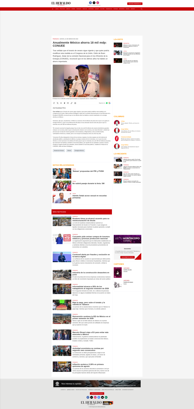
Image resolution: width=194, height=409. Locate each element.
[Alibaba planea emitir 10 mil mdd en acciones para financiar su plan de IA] (118, 159)
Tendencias (109, 8)
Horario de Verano (59, 150)
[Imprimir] (75, 103)
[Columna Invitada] (117, 138)
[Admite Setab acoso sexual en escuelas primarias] (62, 198)
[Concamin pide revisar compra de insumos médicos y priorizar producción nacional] (62, 242)
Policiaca (62, 8)
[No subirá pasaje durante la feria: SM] (62, 186)
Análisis (85, 8)
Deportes (122, 8)
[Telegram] (64, 103)
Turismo (115, 8)
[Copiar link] (71, 103)
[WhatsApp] (61, 103)
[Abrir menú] (53, 9)
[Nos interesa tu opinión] (97, 383)
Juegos (133, 8)
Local (57, 8)
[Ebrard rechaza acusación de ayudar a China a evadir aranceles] (118, 181)
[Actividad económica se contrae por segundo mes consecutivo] (62, 352)
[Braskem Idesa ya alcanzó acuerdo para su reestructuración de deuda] (62, 224)
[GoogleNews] (98, 397)
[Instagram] (97, 2)
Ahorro (69, 150)
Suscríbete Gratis (127, 257)
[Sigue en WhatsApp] (107, 103)
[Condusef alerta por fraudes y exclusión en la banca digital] (62, 260)
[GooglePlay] (106, 397)
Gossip (97, 8)
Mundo (73, 8)
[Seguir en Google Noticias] (109, 103)
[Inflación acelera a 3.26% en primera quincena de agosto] (62, 368)
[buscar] (141, 9)
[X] (94, 2)
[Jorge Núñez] (117, 131)
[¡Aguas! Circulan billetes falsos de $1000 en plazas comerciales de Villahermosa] (118, 167)
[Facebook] (90, 2)
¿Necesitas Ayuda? (97, 393)
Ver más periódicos (135, 3)
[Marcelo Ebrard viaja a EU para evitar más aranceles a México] (62, 337)
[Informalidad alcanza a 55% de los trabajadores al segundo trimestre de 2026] (62, 291)
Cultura (102, 8)
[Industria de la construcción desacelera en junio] (62, 276)
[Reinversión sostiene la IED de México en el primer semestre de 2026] (62, 321)
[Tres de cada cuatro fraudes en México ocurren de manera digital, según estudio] (118, 174)
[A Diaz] (117, 123)
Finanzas (78, 8)
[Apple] (102, 397)
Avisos (127, 8)
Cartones (91, 8)
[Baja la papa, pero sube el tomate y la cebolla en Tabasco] (62, 306)
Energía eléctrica (79, 150)
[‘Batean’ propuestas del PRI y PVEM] (62, 173)
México (68, 8)
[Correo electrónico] (68, 103)
